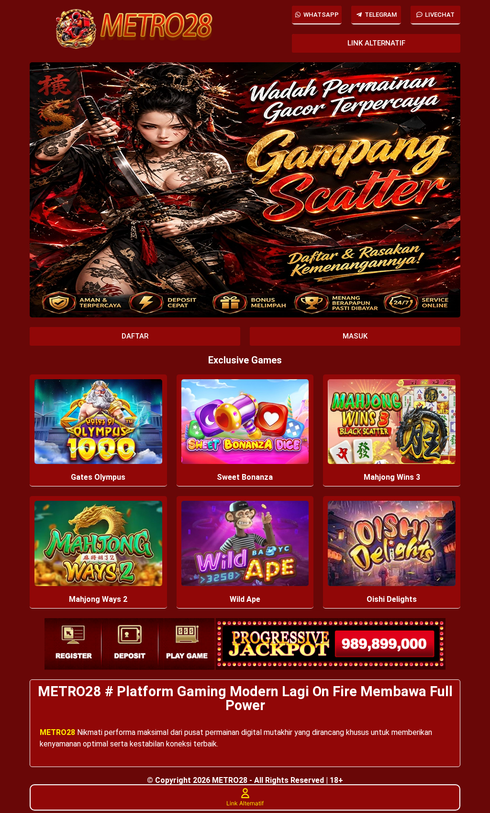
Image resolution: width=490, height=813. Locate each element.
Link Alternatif (245, 803)
